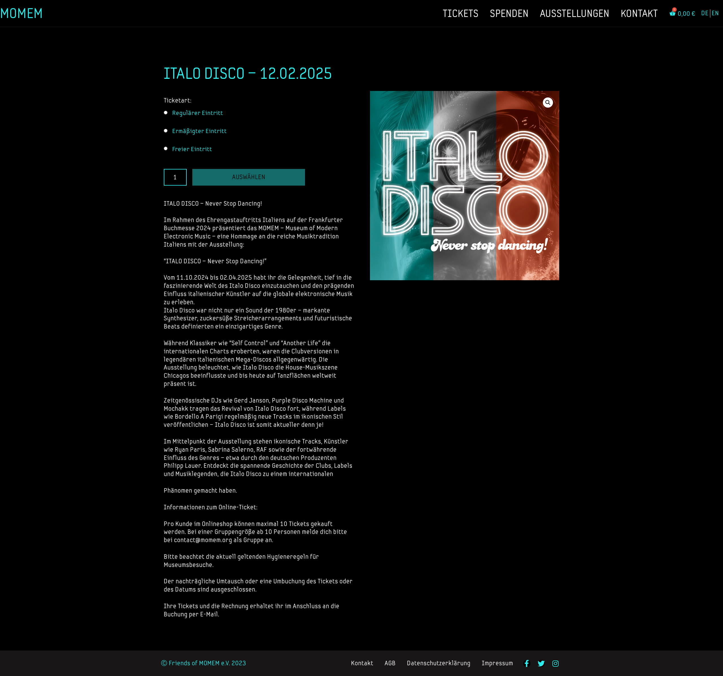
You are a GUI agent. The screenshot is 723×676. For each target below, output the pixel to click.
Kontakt (639, 13)
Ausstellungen (574, 13)
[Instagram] (555, 663)
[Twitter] (541, 663)
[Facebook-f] (526, 663)
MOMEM (21, 13)
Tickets (461, 13)
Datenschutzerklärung (439, 663)
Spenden (509, 13)
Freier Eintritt (192, 149)
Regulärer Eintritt (197, 113)
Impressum (497, 663)
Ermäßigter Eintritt (199, 131)
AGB (390, 663)
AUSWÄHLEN (248, 177)
